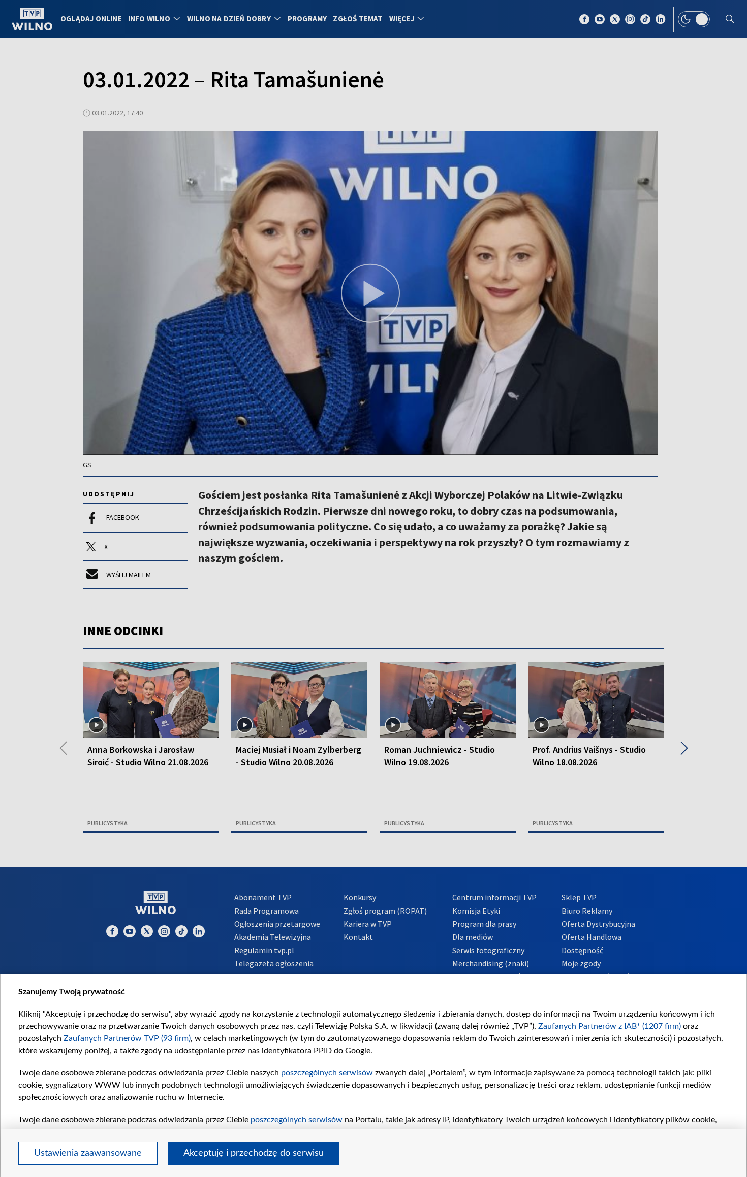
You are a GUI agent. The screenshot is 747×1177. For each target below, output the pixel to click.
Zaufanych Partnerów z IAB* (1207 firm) (609, 1026)
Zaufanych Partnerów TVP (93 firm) (127, 1038)
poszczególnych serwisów (327, 1073)
